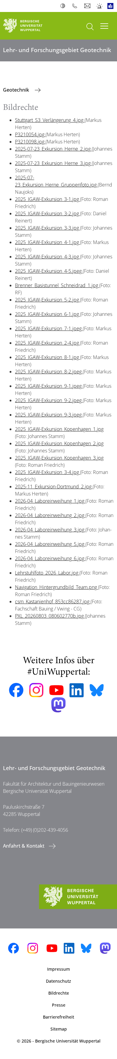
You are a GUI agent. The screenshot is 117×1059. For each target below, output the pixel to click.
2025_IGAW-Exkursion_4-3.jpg (47, 256)
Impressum (58, 969)
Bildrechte (58, 993)
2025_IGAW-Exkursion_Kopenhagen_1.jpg (59, 429)
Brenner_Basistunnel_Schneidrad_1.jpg (57, 285)
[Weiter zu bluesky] (96, 690)
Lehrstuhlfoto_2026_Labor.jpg (47, 572)
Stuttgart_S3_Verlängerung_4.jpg (50, 120)
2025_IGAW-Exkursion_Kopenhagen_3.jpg (59, 457)
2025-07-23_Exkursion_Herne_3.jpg (53, 163)
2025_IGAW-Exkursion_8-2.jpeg (49, 371)
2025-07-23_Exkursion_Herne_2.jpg (53, 149)
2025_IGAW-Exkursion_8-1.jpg (47, 357)
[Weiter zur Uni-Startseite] (29, 25)
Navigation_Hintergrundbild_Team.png (56, 587)
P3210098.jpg (30, 141)
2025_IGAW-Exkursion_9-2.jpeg (49, 400)
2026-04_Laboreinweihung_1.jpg (50, 501)
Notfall (100, 6)
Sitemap (58, 1029)
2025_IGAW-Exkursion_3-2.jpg (47, 213)
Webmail (88, 6)
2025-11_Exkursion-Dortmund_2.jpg (54, 486)
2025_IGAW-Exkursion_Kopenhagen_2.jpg (59, 443)
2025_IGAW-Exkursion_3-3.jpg (47, 228)
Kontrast (64, 6)
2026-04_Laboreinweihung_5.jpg (50, 544)
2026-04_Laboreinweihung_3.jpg (50, 529)
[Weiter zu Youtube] (56, 690)
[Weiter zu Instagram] (36, 690)
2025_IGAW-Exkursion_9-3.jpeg (49, 414)
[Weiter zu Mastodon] (58, 705)
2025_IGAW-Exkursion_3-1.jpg (47, 199)
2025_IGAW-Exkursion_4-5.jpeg (49, 271)
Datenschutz (58, 981)
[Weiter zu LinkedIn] (76, 690)
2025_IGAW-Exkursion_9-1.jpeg (49, 386)
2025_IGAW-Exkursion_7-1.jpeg (49, 328)
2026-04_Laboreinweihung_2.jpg (50, 515)
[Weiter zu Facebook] (16, 690)
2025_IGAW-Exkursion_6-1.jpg (47, 314)
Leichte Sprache (112, 6)
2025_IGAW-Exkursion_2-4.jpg (47, 343)
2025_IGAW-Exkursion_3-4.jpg (47, 472)
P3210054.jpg (30, 134)
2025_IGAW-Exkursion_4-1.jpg (47, 242)
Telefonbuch (76, 6)
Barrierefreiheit (58, 1017)
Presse (58, 1005)
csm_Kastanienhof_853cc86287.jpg (53, 601)
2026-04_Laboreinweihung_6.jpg (50, 558)
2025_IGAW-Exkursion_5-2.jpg (47, 299)
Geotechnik (16, 90)
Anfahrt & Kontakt (23, 846)
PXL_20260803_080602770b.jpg (50, 616)
